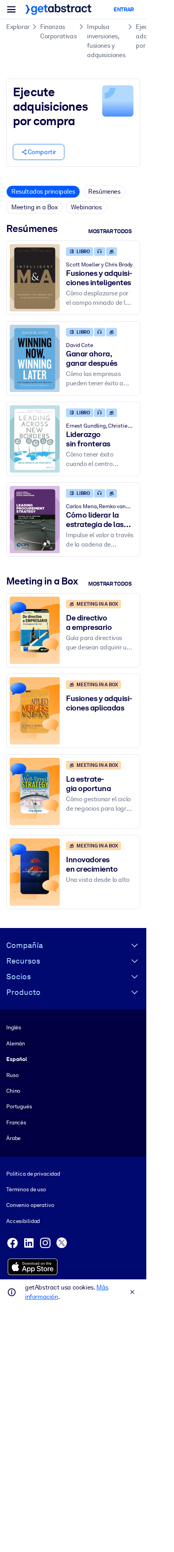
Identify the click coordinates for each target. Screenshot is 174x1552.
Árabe (13, 1138)
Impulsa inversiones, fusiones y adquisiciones (106, 41)
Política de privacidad (33, 1174)
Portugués (19, 1106)
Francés (16, 1122)
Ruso (12, 1075)
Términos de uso (26, 1189)
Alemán (15, 1043)
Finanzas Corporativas (58, 31)
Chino (13, 1091)
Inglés (13, 1027)
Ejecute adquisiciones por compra (155, 36)
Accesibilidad (23, 1221)
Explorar (18, 27)
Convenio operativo (30, 1205)
